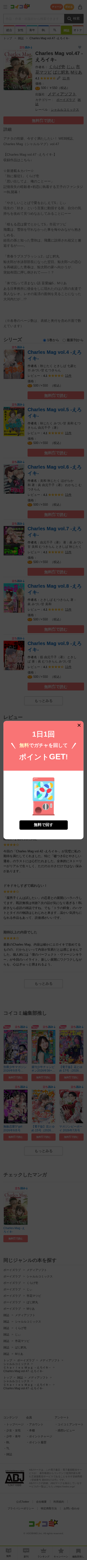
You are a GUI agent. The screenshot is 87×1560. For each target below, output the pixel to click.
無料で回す (43, 825)
